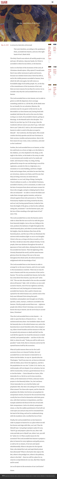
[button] (52, 2)
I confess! (50, 88)
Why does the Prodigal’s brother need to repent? (51, 52)
